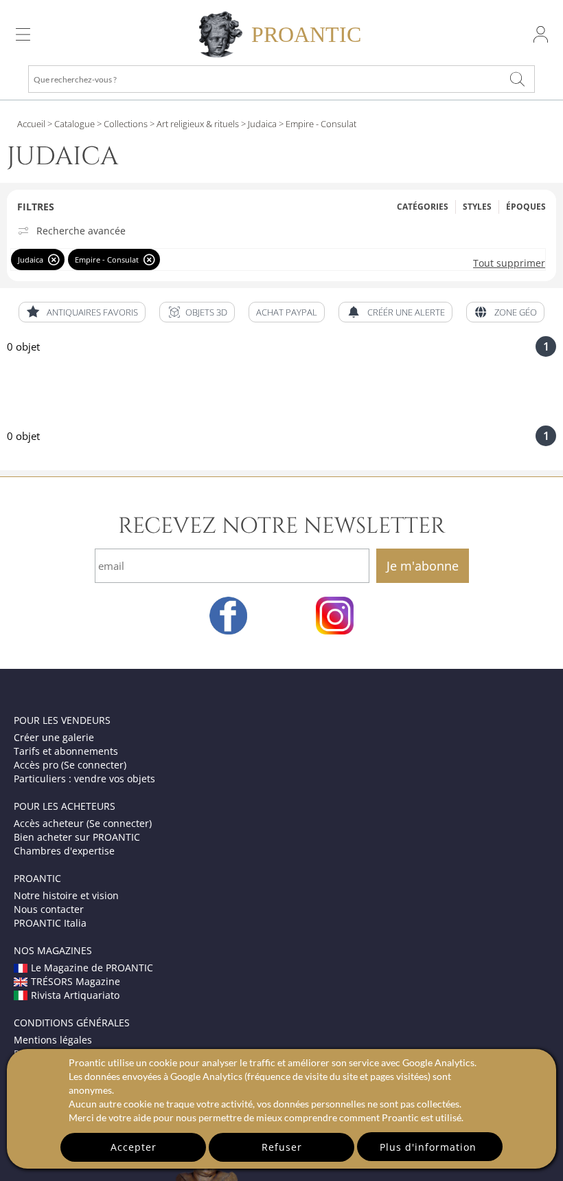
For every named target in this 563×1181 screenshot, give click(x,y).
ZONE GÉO (515, 312)
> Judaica (258, 124)
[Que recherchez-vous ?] (518, 79)
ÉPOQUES (526, 206)
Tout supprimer (509, 262)
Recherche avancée (81, 230)
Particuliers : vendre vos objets (84, 778)
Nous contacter (49, 909)
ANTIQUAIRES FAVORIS (92, 312)
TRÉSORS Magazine (75, 981)
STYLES (477, 206)
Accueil (31, 124)
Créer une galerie (54, 737)
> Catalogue (71, 124)
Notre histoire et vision (66, 895)
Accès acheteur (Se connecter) (83, 823)
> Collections (121, 124)
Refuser (282, 1147)
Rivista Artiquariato (75, 995)
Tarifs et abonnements (66, 751)
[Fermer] (54, 259)
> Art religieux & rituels (193, 124)
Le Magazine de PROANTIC (92, 967)
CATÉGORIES (422, 206)
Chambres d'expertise (64, 850)
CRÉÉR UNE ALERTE (406, 312)
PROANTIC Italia (50, 922)
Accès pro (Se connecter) (70, 764)
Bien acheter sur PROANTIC (77, 836)
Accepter (134, 1147)
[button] (197, 312)
